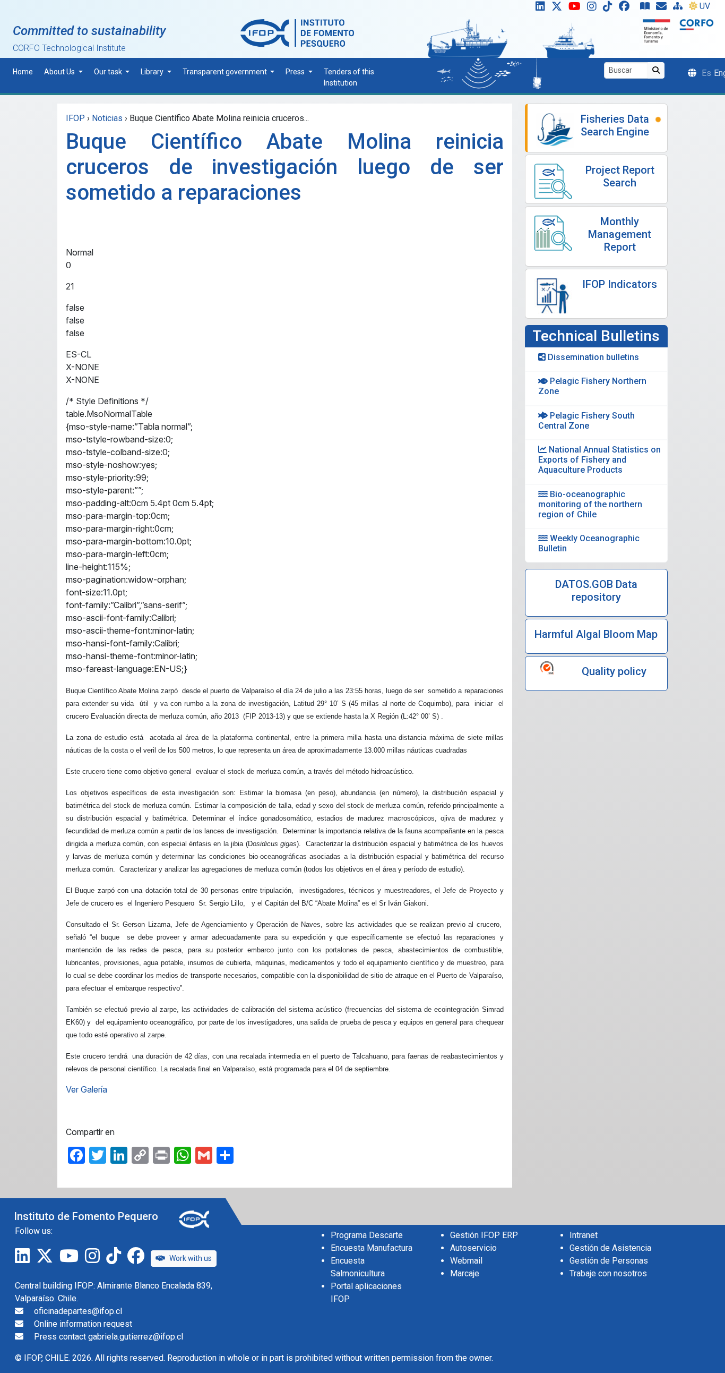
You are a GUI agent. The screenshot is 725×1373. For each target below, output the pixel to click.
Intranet (583, 1235)
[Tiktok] (610, 8)
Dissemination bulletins (592, 357)
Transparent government (226, 71)
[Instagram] (594, 8)
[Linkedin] (538, 8)
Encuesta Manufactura (371, 1248)
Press (296, 71)
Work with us (190, 1258)
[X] (558, 8)
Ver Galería (86, 1089)
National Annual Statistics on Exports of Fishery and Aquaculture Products (599, 460)
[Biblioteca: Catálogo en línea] (647, 8)
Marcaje (464, 1273)
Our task (109, 71)
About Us (60, 71)
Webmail (466, 1261)
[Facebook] (628, 8)
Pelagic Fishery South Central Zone (586, 421)
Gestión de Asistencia (610, 1248)
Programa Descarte (367, 1235)
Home (23, 71)
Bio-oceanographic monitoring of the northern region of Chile (590, 504)
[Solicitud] (663, 8)
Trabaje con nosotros (608, 1273)
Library (153, 71)
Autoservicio (473, 1248)
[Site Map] (680, 8)
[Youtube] (576, 8)
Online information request (83, 1324)
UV (705, 6)
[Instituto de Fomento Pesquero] (297, 33)
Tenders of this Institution (349, 77)
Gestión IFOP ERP (484, 1235)
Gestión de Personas (608, 1261)
